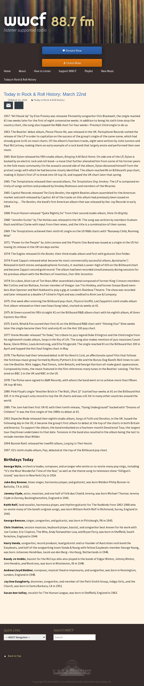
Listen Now (73, 63)
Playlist (89, 71)
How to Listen (42, 71)
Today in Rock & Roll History (20, 79)
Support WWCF (67, 71)
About (22, 71)
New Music (107, 71)
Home (7, 71)
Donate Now (74, 50)
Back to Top (14, 656)
